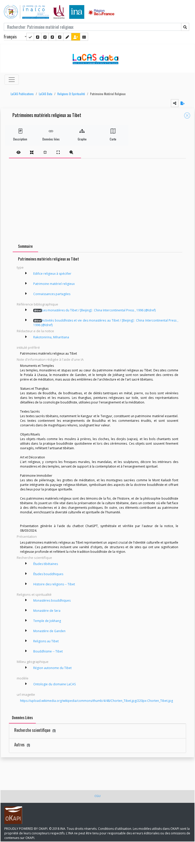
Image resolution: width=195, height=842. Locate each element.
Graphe (82, 139)
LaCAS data (45, 94)
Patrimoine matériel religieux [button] (107, 94)
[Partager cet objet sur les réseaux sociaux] (174, 103)
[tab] (45, 152)
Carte (113, 139)
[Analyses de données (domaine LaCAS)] (59, 37)
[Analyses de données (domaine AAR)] (52, 37)
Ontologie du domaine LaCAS (54, 684)
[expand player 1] (32, 152)
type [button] (20, 267)
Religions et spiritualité (71, 94)
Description (20, 139)
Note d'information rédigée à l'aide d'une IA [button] (50, 359)
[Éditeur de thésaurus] (45, 37)
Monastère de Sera (46, 610)
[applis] (84, 37)
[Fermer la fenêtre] (187, 115)
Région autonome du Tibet (52, 668)
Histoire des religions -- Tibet (54, 584)
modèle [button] (22, 678)
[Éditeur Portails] (30, 37)
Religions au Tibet (46, 641)
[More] (26, 273)
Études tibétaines (45, 564)
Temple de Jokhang (47, 621)
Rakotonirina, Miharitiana (51, 337)
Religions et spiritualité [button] (34, 594)
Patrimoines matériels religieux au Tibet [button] (46, 115)
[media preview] (18, 152)
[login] (75, 37)
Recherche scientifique (35, 730)
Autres (22, 745)
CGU (97, 796)
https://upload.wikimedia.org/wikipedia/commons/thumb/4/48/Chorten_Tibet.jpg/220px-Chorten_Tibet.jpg (96, 701)
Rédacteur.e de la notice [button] (35, 331)
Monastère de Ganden (49, 631)
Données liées (51, 139)
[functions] (67, 37)
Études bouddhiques (48, 574)
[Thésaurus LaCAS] (37, 37)
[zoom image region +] (71, 152)
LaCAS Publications (22, 94)
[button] (21, 94)
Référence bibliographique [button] (37, 304)
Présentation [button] (27, 536)
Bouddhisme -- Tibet (48, 651)
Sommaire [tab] (25, 246)
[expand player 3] (58, 152)
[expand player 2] (45, 152)
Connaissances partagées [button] (51, 294)
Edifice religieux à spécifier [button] (52, 273)
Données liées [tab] (22, 717)
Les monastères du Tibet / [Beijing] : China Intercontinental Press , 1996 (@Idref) (95, 310)
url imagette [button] (26, 694)
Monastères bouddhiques (52, 600)
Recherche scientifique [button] (34, 557)
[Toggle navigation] (12, 80)
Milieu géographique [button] (32, 661)
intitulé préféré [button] (28, 347)
